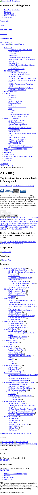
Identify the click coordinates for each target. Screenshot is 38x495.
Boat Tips (11, 297)
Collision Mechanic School (17, 327)
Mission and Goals (14, 103)
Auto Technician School (16, 285)
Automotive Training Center (13, 392)
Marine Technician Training (13, 289)
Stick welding (19, 227)
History (10, 99)
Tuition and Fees (14, 131)
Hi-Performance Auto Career (18, 384)
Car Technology (13, 367)
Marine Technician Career (17, 293)
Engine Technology (15, 371)
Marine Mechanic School (16, 291)
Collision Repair (9, 299)
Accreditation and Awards (17, 107)
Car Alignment (13, 342)
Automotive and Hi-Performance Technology (19, 75)
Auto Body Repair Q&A (16, 331)
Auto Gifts (12, 361)
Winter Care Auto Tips (15, 350)
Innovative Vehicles (10, 417)
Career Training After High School (20, 396)
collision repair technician (24, 221)
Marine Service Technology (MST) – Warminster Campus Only (20, 89)
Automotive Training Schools (18, 281)
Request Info (4, 21)
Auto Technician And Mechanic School (21, 283)
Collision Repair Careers (16, 325)
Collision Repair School (16, 323)
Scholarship (8, 158)
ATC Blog (11, 111)
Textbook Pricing (14, 130)
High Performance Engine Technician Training (19, 382)
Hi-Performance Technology (13, 373)
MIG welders (9, 227)
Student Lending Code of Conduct (19, 128)
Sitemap (7, 475)
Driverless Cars (13, 369)
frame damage (31, 225)
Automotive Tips (9, 346)
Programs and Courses (11, 71)
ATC (16, 219)
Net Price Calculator (15, 122)
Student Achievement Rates (17, 124)
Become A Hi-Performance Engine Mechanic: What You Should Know (20, 387)
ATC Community (14, 399)
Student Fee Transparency (17, 145)
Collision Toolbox (14, 319)
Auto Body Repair (10, 329)
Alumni (11, 112)
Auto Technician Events (16, 69)
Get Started (8, 48)
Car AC (11, 344)
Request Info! (4, 44)
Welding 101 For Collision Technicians (21, 304)
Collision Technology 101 (17, 314)
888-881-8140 (6, 38)
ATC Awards (12, 397)
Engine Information (14, 348)
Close (10, 42)
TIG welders (29, 227)
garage (2, 227)
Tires (10, 358)
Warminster (3, 34)
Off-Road (11, 359)
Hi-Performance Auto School (18, 390)
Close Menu (4, 164)
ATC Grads (12, 394)
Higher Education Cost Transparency (20, 147)
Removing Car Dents (15, 338)
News (10, 109)
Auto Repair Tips (10, 340)
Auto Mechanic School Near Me (19, 270)
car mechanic (21, 225)
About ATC (8, 93)
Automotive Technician (8, 221)
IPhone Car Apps (14, 352)
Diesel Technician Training (13, 401)
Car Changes (12, 430)
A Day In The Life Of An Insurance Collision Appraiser (20, 311)
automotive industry (25, 219)
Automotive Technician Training (15, 268)
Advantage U (8, 17)
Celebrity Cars (13, 428)
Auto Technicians (14, 276)
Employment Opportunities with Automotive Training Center (19, 115)
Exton (2, 25)
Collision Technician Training (14, 321)
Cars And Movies (14, 426)
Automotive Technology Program (19, 278)
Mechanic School (14, 279)
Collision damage (22, 223)
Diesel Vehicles (13, 418)
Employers (7, 12)
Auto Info (11, 363)
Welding (3, 229)
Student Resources (10, 92)
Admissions (12, 53)
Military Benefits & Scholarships (19, 57)
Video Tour (8, 151)
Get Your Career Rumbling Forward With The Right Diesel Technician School (22, 410)
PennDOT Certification (12, 10)
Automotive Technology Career (19, 287)
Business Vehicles (14, 420)
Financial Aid (12, 55)
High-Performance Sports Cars (18, 424)
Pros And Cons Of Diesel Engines (19, 356)
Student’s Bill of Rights (16, 126)
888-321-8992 (6, 29)
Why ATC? (12, 95)
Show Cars (12, 422)
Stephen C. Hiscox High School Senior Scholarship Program (21, 66)
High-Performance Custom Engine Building (23, 375)
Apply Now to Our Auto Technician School (18, 156)
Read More (34, 217)
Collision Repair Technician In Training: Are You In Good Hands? (21, 317)
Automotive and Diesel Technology (22, 78)
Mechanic (12, 223)
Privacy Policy (9, 477)
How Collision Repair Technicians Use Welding (17, 186)
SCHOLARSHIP (10, 15)
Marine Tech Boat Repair (16, 295)
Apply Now (4, 42)
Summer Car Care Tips (16, 354)
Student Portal (9, 14)
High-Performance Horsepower (18, 378)
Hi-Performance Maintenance (18, 380)
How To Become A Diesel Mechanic (20, 415)
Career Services (13, 63)
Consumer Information (11, 118)
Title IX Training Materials (17, 137)
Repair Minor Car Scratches (17, 337)
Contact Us (12, 97)
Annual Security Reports (16, 120)
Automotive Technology (18, 72)
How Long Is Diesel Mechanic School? (21, 413)
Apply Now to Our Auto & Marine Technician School (20, 51)
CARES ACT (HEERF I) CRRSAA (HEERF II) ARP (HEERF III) (17, 141)
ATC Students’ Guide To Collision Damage (22, 306)
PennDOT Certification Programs (15, 149)
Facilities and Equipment (16, 101)
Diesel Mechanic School (16, 403)
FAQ (10, 105)
